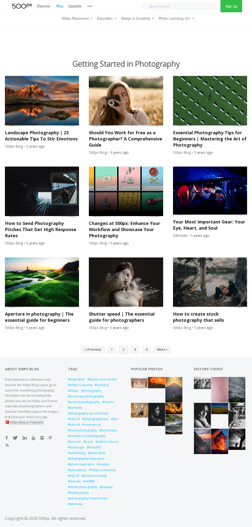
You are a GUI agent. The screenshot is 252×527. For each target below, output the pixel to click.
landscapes (109, 430)
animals (75, 481)
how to (109, 402)
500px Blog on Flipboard (26, 422)
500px (74, 391)
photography (92, 391)
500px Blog (14, 146)
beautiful (95, 447)
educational (78, 470)
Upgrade (75, 5)
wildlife (90, 481)
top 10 (74, 476)
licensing (102, 385)
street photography (83, 487)
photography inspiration (87, 459)
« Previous (93, 349)
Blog (59, 5)
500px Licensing (81, 385)
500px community (103, 470)
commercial (92, 425)
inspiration (77, 379)
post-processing (94, 476)
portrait (75, 442)
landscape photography (87, 396)
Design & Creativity (135, 18)
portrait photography (85, 402)
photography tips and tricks (89, 413)
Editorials (180, 235)
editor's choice (107, 442)
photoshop (98, 453)
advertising (77, 453)
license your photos (103, 379)
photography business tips (88, 498)
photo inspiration (82, 464)
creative (104, 464)
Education (105, 18)
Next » (162, 349)
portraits (76, 408)
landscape (77, 447)
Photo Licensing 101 (174, 18)
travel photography (83, 430)
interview (76, 504)
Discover (43, 5)
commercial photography (88, 436)
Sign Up (231, 6)
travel (89, 442)
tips (115, 419)
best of (75, 419)
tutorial (75, 425)
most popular (79, 493)
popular (107, 487)
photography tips (96, 419)
